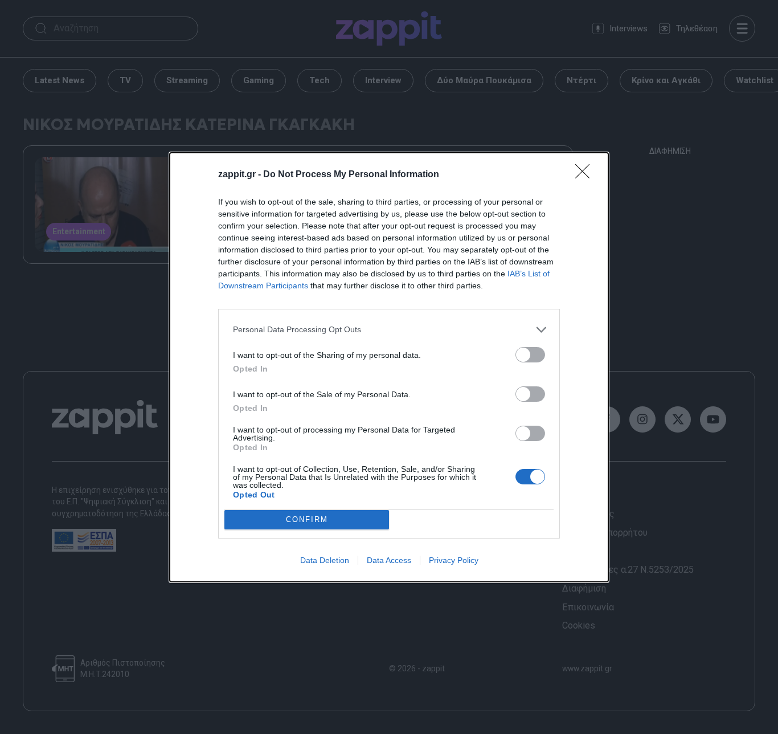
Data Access (389, 560)
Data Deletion (324, 560)
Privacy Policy (453, 560)
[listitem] (389, 330)
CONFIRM (307, 519)
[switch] (530, 354)
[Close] (586, 175)
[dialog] (389, 367)
